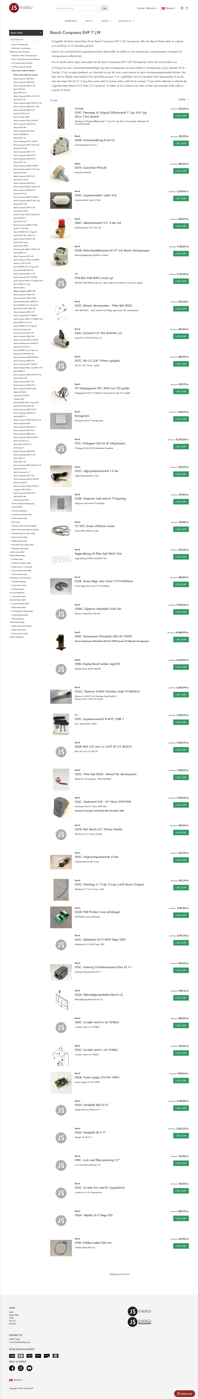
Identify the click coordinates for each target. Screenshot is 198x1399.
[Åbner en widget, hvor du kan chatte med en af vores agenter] (184, 1394)
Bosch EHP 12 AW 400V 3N (24, 354)
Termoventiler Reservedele (21, 570)
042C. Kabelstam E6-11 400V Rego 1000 (100, 939)
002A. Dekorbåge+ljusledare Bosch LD (99, 995)
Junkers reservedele (17, 552)
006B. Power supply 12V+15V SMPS (97, 1077)
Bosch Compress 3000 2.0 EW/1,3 (26, 486)
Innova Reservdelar (19, 596)
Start (11, 1312)
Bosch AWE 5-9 (19, 458)
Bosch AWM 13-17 (20, 253)
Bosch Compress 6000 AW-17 (25, 190)
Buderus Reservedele (17, 555)
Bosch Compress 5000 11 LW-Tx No (27, 200)
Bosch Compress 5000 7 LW (24, 152)
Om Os (12, 1320)
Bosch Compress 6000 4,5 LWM (25, 225)
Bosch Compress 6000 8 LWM (25, 389)
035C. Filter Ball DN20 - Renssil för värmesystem (106, 774)
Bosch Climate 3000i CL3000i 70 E (27, 249)
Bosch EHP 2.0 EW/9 (21, 395)
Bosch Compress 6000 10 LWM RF (26, 479)
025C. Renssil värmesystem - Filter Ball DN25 (103, 305)
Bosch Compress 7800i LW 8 (24, 336)
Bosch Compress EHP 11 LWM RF (26, 141)
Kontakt (12, 1323)
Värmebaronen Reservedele (22, 514)
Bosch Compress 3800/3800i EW (26, 357)
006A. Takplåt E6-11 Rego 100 (93, 1215)
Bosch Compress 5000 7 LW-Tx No (26, 145)
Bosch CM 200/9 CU (21, 441)
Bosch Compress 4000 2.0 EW (25, 409)
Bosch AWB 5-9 (19, 371)
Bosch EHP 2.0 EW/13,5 (22, 444)
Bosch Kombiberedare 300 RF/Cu (26, 343)
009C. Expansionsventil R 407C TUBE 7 (99, 719)
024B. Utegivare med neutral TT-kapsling (100, 498)
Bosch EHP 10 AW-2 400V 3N (25, 308)
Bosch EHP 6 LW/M (21, 180)
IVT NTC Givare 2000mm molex (95, 526)
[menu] (99, 21)
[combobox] (78, 8)
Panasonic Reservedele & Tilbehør (24, 526)
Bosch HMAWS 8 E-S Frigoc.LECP (26, 267)
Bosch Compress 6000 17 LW (24, 86)
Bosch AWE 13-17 (20, 93)
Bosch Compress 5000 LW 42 (24, 183)
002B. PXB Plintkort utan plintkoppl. (97, 912)
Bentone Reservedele (19, 537)
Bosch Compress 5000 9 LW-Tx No (26, 169)
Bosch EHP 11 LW (20, 162)
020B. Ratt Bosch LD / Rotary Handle (98, 829)
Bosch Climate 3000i (21, 117)
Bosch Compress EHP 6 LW (23, 256)
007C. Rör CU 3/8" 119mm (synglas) (97, 361)
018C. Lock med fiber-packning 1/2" (97, 1160)
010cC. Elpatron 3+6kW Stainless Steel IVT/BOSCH (107, 691)
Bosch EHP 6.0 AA (20, 378)
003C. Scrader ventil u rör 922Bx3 (96, 1050)
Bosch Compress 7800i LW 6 (24, 294)
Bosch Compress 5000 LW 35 (25, 155)
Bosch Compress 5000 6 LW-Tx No (26, 96)
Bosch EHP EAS (19, 89)
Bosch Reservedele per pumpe (26, 75)
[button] (183, 99)
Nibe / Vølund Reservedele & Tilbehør (26, 59)
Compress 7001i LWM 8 (22, 489)
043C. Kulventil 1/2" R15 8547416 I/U (98, 333)
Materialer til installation (21, 48)
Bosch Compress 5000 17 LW (24, 274)
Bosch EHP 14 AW (20, 173)
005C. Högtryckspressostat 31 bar (96, 857)
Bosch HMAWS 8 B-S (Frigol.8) (25, 232)
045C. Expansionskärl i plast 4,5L (96, 195)
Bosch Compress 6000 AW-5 (24, 451)
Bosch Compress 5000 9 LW (24, 176)
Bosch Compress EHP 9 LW (23, 333)
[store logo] (20, 8)
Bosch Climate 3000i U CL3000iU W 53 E (29, 319)
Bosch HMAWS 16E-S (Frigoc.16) (26, 350)
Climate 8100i (17, 507)
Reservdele (14, 1315)
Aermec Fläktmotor (17, 637)
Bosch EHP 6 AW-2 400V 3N (24, 235)
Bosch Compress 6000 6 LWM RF (26, 340)
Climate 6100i (19, 399)
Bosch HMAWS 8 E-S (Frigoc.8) (25, 326)
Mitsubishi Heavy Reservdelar (23, 545)
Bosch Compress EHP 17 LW (24, 476)
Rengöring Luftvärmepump (19, 52)
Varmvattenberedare (19, 511)
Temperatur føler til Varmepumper (24, 55)
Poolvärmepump (18, 619)
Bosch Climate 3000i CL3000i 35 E (27, 187)
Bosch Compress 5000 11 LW (24, 207)
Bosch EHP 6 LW (20, 462)
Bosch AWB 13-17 (20, 416)
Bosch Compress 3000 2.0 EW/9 (26, 120)
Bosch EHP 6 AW (20, 496)
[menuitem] (71, 21)
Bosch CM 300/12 (20, 483)
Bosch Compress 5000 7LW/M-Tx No (27, 420)
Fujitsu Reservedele (19, 585)
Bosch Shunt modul (21, 242)
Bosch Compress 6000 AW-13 (25, 159)
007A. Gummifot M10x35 (91, 168)
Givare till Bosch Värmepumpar (23, 503)
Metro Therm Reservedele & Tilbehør (25, 530)
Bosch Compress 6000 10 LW (24, 413)
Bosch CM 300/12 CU (22, 113)
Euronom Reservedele (18, 600)
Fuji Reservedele (18, 589)
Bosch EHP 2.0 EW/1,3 (22, 347)
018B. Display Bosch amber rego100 (97, 664)
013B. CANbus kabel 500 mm (93, 1243)
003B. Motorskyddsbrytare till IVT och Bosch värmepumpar (112, 250)
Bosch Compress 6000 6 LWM (25, 298)
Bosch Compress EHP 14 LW (24, 430)
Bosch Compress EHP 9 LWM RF (25, 364)
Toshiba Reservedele (19, 541)
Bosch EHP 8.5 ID (20, 469)
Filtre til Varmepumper (20, 44)
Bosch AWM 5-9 (20, 218)
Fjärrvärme (16, 522)
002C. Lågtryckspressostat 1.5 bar (96, 471)
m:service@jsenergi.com (19, 1342)
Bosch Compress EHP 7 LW (24, 291)
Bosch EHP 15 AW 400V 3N (24, 406)
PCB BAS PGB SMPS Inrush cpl (94, 278)
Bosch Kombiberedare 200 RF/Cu (26, 301)
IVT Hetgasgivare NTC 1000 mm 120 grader (102, 388)
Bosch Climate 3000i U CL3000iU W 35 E (29, 281)
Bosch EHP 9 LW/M (21, 246)
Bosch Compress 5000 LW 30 (25, 124)
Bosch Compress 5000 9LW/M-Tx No (27, 465)
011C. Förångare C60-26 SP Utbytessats (100, 443)
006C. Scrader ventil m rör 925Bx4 (97, 1022)
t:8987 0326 (14, 1339)
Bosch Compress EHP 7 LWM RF (25, 315)
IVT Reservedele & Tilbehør (22, 67)
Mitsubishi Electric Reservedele (23, 533)
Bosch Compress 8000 (22, 423)
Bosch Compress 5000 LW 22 (24, 493)
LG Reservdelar (17, 559)
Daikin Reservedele (19, 607)
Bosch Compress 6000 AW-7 (24, 82)
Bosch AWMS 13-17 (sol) (23, 322)
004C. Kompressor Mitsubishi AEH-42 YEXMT (103, 636)
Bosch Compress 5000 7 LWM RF (26, 197)
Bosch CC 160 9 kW (21, 228)
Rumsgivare (82, 416)
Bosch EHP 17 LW (20, 221)
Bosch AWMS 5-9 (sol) (22, 284)
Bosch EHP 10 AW (20, 148)
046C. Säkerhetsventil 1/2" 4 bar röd (98, 223)
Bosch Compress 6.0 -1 (22, 472)
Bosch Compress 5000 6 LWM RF (26, 166)
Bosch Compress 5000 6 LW (24, 110)
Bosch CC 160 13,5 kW (22, 263)
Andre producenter (19, 630)
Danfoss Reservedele (19, 518)
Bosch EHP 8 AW (20, 127)
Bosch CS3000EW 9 (21, 134)
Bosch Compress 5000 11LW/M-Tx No (28, 103)
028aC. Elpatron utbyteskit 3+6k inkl (98, 609)
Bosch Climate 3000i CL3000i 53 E (27, 214)
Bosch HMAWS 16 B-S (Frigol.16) (26, 305)
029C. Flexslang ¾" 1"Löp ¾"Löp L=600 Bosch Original (109, 884)
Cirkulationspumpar (19, 581)
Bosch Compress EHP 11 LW (24, 382)
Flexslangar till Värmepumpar (20, 578)
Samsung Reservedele (20, 615)
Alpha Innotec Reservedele (22, 626)
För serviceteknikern (17, 592)
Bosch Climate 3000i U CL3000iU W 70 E (29, 368)
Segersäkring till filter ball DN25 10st (98, 554)
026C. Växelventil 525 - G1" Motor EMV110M (103, 802)
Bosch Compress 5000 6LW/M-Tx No (27, 375)
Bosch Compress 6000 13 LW (24, 455)
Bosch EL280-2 (19, 288)
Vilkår (11, 1317)
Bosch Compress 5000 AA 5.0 (25, 427)
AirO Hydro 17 (19, 448)
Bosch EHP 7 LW (20, 100)
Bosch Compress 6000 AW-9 (24, 131)
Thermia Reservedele (19, 574)
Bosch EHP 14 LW (20, 194)
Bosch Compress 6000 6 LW (24, 312)
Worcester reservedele (20, 548)
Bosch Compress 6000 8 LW (24, 361)
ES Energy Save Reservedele (22, 611)
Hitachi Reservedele (17, 622)
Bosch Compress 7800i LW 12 (24, 385)
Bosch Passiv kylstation (22, 329)
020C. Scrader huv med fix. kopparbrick (100, 1188)
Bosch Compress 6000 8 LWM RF (26, 437)
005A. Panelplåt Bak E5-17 (91, 1105)
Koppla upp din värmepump (22, 567)
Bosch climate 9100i (21, 500)
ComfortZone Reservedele (21, 563)
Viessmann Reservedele (20, 604)
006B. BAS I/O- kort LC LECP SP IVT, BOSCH (103, 746)
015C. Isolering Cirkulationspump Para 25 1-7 (103, 967)
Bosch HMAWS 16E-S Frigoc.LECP (26, 402)
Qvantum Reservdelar (20, 633)
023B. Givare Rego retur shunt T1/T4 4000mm (104, 581)
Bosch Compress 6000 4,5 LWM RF (27, 260)
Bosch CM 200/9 (20, 392)
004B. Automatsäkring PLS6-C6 (95, 140)
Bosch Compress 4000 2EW (24, 79)
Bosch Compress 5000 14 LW (24, 239)
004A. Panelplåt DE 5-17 (90, 1132)
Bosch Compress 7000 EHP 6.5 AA (26, 106)
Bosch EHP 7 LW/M (21, 211)
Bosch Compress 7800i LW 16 (25, 434)
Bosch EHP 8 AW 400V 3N (23, 270)
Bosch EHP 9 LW (20, 138)
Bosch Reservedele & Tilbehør (23, 70)
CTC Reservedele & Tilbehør (22, 63)
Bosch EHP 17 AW (20, 204)
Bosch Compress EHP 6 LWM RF (25, 277)
